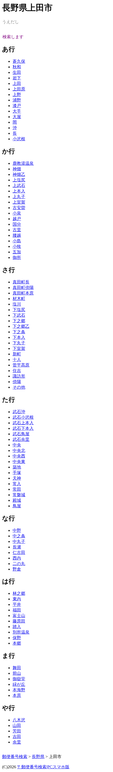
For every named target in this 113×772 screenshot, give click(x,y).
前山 (17, 673)
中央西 (19, 456)
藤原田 (19, 621)
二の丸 (19, 563)
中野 (17, 530)
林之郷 (19, 593)
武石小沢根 (23, 417)
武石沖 (19, 411)
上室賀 (19, 202)
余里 (17, 742)
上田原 (19, 89)
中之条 (19, 536)
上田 (17, 83)
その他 (19, 387)
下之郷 (19, 321)
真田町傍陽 (23, 287)
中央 (17, 445)
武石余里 (21, 439)
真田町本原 (23, 293)
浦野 (17, 100)
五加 (17, 252)
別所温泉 (21, 632)
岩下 (17, 78)
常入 (17, 483)
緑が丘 (19, 684)
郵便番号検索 (14, 756)
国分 (17, 224)
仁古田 (19, 552)
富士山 (19, 615)
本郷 (17, 643)
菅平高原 (21, 365)
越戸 (17, 218)
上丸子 (19, 196)
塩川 (17, 304)
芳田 (17, 731)
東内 (17, 599)
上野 (17, 94)
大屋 (17, 116)
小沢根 (19, 139)
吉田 (17, 736)
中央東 (19, 461)
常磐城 (19, 495)
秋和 (17, 67)
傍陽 (17, 381)
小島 (17, 241)
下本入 (19, 337)
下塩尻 (19, 309)
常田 (17, 489)
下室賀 (19, 348)
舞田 (17, 667)
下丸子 (19, 343)
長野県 (38, 756)
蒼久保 (19, 61)
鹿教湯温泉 (23, 163)
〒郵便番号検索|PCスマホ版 (43, 767)
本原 (17, 695)
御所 (17, 257)
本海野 (19, 690)
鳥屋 (17, 506)
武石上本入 (23, 423)
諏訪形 (19, 376)
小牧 (17, 246)
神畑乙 (19, 174)
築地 (17, 467)
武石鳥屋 (21, 434)
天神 (17, 478)
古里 (17, 230)
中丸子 (19, 541)
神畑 (17, 169)
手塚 (17, 472)
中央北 (19, 450)
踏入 (17, 626)
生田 (17, 72)
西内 (17, 558)
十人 (17, 359)
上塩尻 (19, 180)
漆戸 (17, 105)
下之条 (19, 332)
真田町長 (21, 282)
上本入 (19, 191)
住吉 (17, 370)
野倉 (17, 569)
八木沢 (19, 720)
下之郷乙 (21, 326)
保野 (17, 637)
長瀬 (17, 547)
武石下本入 (23, 428)
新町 (17, 354)
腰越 (17, 235)
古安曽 (19, 207)
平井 (17, 604)
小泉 (17, 213)
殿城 (17, 500)
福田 (17, 610)
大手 (17, 111)
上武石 (19, 185)
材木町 (19, 298)
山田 (17, 725)
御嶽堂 (19, 679)
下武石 (19, 315)
